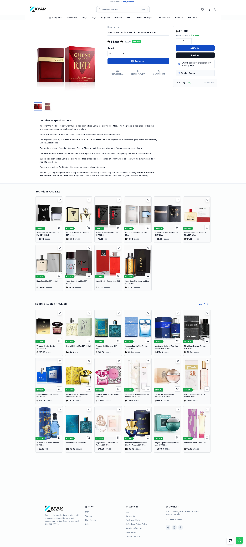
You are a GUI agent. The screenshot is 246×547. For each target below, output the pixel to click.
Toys (94, 17)
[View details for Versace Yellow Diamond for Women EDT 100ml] (78, 381)
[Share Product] (184, 82)
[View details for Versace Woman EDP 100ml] (197, 429)
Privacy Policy (131, 532)
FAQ (127, 512)
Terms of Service (133, 536)
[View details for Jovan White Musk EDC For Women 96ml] (197, 381)
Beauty (178, 17)
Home (109, 27)
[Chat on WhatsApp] (239, 540)
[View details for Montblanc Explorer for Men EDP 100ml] (197, 333)
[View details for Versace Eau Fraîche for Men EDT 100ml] (137, 333)
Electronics (164, 17)
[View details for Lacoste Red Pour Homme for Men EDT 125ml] (197, 220)
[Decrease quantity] (110, 53)
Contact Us (130, 516)
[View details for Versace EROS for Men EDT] (78, 429)
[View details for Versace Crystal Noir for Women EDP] (49, 333)
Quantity (112, 48)
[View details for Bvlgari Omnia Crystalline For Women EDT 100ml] (108, 429)
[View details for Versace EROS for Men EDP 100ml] (108, 333)
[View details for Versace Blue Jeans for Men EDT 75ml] (49, 429)
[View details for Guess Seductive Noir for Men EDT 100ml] (167, 220)
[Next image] (100, 63)
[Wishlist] (202, 9)
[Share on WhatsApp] (189, 82)
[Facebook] (168, 527)
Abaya (84, 17)
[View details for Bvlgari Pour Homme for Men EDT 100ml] (49, 381)
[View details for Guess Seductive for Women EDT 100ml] (78, 220)
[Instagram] (174, 527)
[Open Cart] (230, 540)
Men (87, 512)
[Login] (214, 9)
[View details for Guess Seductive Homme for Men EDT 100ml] (49, 220)
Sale (87, 524)
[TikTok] (180, 527)
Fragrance (105, 17)
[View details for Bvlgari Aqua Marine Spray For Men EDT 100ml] (167, 429)
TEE (128, 17)
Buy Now (195, 55)
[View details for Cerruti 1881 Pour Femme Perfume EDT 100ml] (167, 381)
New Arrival (72, 17)
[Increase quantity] (123, 53)
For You (191, 17)
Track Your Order (133, 520)
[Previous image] (31, 63)
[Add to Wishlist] (178, 82)
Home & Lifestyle (144, 17)
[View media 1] (38, 106)
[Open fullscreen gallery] (99, 29)
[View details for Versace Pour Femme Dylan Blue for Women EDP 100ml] (137, 429)
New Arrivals (90, 520)
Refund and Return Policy (136, 524)
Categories (57, 17)
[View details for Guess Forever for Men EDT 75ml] (137, 220)
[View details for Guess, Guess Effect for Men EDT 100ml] (108, 220)
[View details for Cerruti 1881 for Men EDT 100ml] (78, 333)
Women (88, 516)
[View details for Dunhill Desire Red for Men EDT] (108, 268)
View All (202, 304)
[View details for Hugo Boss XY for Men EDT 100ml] (78, 268)
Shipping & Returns (134, 528)
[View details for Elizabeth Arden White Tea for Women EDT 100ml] (137, 381)
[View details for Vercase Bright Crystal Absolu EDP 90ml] (108, 381)
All (119, 27)
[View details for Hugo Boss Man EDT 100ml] (49, 268)
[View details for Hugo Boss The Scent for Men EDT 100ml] (137, 268)
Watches (118, 17)
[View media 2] (48, 106)
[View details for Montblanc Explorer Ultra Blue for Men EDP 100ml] (167, 333)
